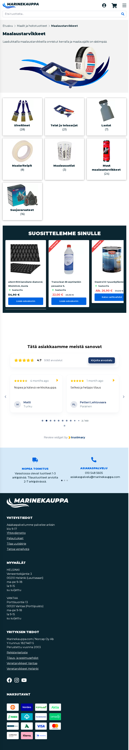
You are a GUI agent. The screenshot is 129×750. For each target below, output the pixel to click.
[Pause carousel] (64, 425)
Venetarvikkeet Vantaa (22, 663)
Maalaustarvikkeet (64, 25)
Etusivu (8, 25)
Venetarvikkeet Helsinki (22, 668)
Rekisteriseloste (17, 652)
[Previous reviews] (5, 397)
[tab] (42, 421)
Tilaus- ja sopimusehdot (22, 658)
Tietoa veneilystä (18, 549)
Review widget (54, 437)
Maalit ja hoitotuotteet (32, 25)
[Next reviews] (123, 397)
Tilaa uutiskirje (16, 543)
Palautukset (15, 538)
